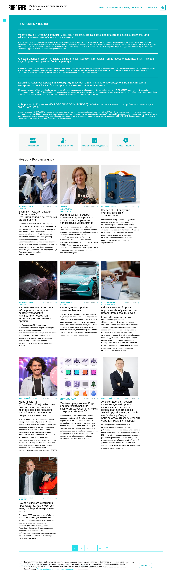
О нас (101, 7)
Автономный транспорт (66, 303)
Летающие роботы (109, 206)
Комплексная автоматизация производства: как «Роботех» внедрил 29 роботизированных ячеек (37, 507)
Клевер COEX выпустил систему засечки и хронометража (115, 213)
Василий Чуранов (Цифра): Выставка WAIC (35, 213)
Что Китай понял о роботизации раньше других (38, 218)
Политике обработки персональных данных (55, 569)
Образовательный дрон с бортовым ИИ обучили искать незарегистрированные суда (119, 310)
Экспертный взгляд (118, 7)
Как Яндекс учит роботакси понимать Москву (76, 309)
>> (107, 548)
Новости (137, 7)
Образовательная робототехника (109, 303)
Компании (151, 7)
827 (100, 548)
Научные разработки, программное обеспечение (66, 209)
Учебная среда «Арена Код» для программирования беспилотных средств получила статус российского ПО (79, 407)
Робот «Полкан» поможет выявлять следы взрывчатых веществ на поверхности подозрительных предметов (77, 218)
